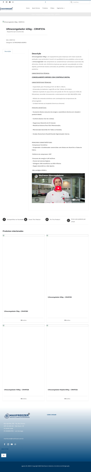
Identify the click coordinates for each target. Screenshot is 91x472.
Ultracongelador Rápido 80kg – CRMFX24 (63, 390)
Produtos (38, 14)
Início (32, 14)
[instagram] (6, 2)
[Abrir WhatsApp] (86, 467)
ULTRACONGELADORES (19, 42)
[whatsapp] (13, 2)
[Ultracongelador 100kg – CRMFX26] (24, 355)
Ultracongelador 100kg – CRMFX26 (16, 390)
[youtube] (9, 2)
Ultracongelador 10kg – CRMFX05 (16, 311)
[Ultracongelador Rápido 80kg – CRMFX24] (67, 355)
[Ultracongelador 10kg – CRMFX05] (24, 271)
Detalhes (24, 320)
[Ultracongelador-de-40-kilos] (23, 22)
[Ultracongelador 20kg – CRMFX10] (67, 264)
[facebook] (3, 2)
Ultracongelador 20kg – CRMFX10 (60, 297)
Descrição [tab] (8, 51)
